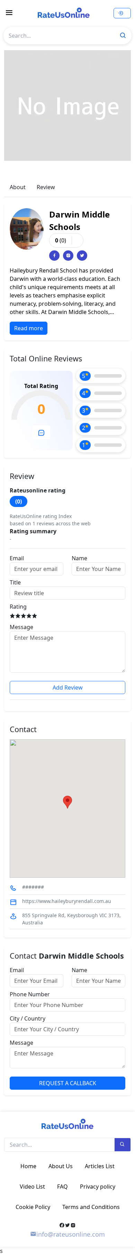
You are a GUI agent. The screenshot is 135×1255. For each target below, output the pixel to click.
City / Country (27, 1018)
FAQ (62, 1186)
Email (17, 558)
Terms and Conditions (91, 1207)
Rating (18, 606)
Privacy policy (97, 1186)
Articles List (100, 1166)
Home (28, 1166)
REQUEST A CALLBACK (67, 1083)
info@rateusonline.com (70, 1234)
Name (79, 558)
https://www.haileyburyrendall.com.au (66, 901)
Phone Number (30, 994)
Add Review (68, 687)
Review (46, 187)
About (18, 187)
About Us (60, 1166)
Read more (28, 328)
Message (21, 627)
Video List (32, 1186)
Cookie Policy (33, 1207)
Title (15, 582)
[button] (67, 802)
